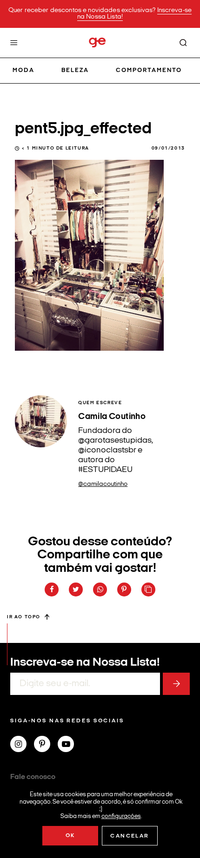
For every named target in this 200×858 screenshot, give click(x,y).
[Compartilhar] (52, 589)
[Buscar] (183, 43)
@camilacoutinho (102, 484)
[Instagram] (22, 745)
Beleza (75, 70)
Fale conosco (32, 777)
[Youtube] (69, 745)
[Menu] (14, 42)
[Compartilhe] (148, 589)
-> (176, 684)
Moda (23, 70)
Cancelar (129, 836)
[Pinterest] (46, 745)
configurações (121, 816)
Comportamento (149, 70)
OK (70, 835)
